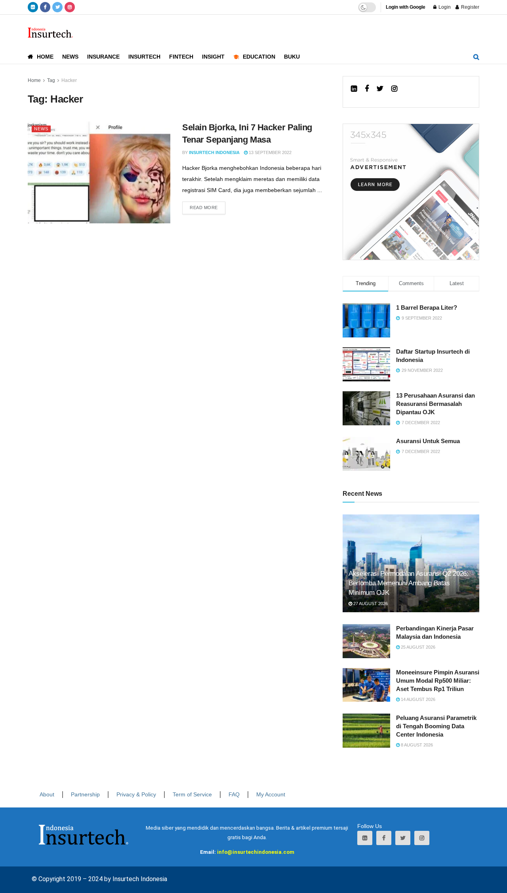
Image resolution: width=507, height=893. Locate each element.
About (47, 794)
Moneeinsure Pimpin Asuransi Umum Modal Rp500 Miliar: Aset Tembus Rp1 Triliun (437, 680)
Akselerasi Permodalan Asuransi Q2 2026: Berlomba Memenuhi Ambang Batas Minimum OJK (409, 583)
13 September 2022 (270, 152)
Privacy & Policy (136, 794)
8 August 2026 (416, 745)
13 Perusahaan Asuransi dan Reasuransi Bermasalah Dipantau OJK (435, 403)
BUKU (292, 56)
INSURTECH (144, 56)
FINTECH (181, 56)
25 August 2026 (417, 647)
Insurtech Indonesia (214, 152)
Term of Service (192, 794)
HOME (45, 56)
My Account (270, 794)
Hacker (69, 80)
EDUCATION (259, 56)
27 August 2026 (370, 603)
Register (469, 7)
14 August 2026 (417, 699)
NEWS (70, 56)
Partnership (85, 794)
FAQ (234, 794)
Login (444, 7)
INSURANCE (103, 56)
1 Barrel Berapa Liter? (426, 307)
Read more (204, 207)
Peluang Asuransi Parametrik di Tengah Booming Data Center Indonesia (436, 726)
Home (34, 80)
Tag (51, 80)
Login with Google (405, 7)
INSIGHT (213, 56)
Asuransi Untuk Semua (428, 441)
